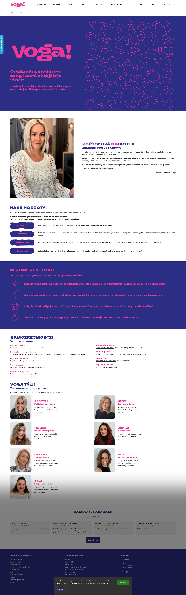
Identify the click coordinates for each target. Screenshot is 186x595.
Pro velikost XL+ (70, 572)
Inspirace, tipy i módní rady (106, 361)
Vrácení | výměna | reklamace (20, 567)
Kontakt (12, 577)
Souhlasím (123, 582)
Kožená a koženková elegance (75, 567)
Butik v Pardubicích (16, 575)
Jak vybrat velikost (16, 559)
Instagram (127, 571)
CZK (153, 5)
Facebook (82, 354)
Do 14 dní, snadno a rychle (20, 367)
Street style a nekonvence (74, 570)
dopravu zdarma (115, 367)
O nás (12, 572)
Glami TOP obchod (70, 354)
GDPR (12, 582)
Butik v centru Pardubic (105, 348)
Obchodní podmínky (17, 580)
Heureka (59, 354)
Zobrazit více (93, 540)
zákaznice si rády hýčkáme (29, 374)
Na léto (67, 559)
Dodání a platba (15, 562)
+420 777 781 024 (127, 568)
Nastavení (60, 590)
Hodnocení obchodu (93, 512)
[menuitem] (43, 5)
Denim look (69, 565)
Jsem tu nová (14, 570)
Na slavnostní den (71, 575)
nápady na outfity (108, 354)
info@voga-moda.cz (128, 563)
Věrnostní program (16, 565)
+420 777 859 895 (127, 565)
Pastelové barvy (70, 562)
